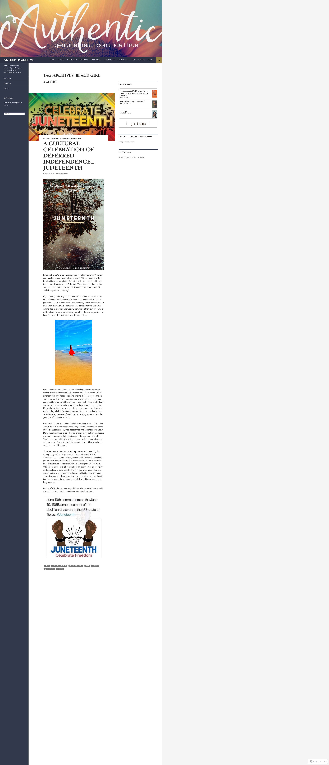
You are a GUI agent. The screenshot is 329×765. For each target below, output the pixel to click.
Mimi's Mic (47, 138)
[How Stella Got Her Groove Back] (154, 104)
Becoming (123, 111)
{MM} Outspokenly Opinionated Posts (66, 138)
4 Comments (63, 173)
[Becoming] (154, 114)
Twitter (6, 88)
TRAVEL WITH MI (137, 60)
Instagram (7, 78)
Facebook (7, 83)
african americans (59, 566)
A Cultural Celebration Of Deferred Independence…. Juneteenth (69, 156)
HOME (53, 60)
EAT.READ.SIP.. (108, 60)
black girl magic (76, 566)
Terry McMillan (125, 103)
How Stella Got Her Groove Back (132, 102)
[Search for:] (14, 114)
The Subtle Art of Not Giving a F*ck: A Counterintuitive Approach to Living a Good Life (134, 93)
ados (47, 566)
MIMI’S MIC (95, 60)
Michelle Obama (126, 113)
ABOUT (150, 60)
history (95, 566)
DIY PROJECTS (122, 60)
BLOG (60, 60)
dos (87, 566)
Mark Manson (125, 97)
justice (60, 569)
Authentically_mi (18, 60)
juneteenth (49, 569)
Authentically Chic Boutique (77, 60)
